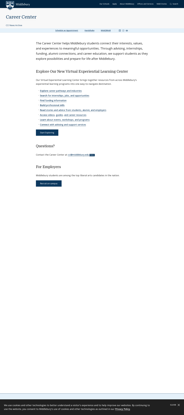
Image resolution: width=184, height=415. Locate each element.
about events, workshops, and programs (65, 119)
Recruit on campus (48, 183)
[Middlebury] (18, 4)
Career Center (21, 17)
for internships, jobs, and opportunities (64, 95)
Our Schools (104, 4)
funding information (53, 100)
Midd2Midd (106, 30)
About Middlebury (127, 4)
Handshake (89, 30)
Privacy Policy (122, 408)
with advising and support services (63, 124)
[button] (174, 4)
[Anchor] (130, 71)
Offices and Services (145, 4)
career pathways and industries (61, 90)
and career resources (75, 114)
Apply (114, 4)
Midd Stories (162, 4)
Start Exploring (47, 132)
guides (59, 114)
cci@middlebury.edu (78, 154)
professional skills (52, 105)
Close (173, 405)
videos (47, 114)
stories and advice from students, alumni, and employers (73, 110)
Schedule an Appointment (66, 30)
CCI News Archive (14, 25)
